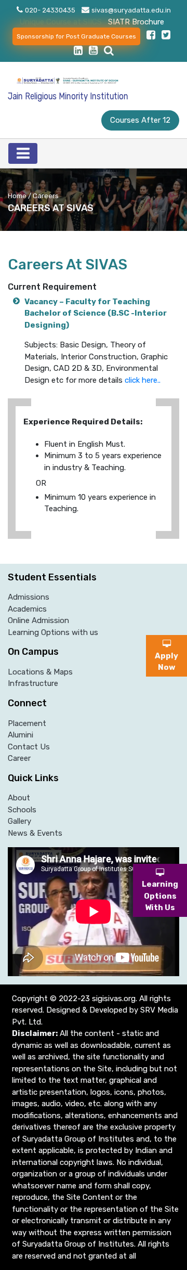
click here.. (143, 380)
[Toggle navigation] (22, 153)
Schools (22, 809)
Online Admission (38, 620)
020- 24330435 (50, 10)
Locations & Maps (40, 672)
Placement (27, 723)
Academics (27, 609)
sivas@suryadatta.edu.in (131, 10)
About (19, 797)
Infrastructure (33, 683)
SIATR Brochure (136, 22)
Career (19, 758)
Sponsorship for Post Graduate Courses (76, 36)
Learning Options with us (53, 632)
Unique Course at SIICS (60, 22)
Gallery (19, 821)
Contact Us (29, 746)
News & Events (35, 833)
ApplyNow (166, 661)
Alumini (20, 735)
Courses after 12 (140, 120)
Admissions (28, 597)
